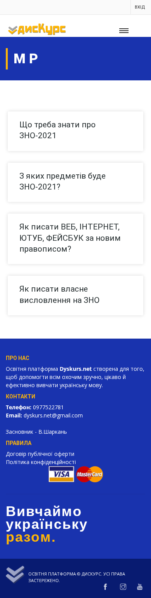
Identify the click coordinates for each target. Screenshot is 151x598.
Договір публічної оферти (40, 453)
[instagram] (123, 587)
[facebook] (105, 587)
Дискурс (91, 574)
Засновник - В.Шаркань (36, 431)
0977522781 (48, 407)
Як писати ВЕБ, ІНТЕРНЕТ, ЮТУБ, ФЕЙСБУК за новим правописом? (70, 238)
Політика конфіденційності (41, 462)
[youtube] (139, 587)
